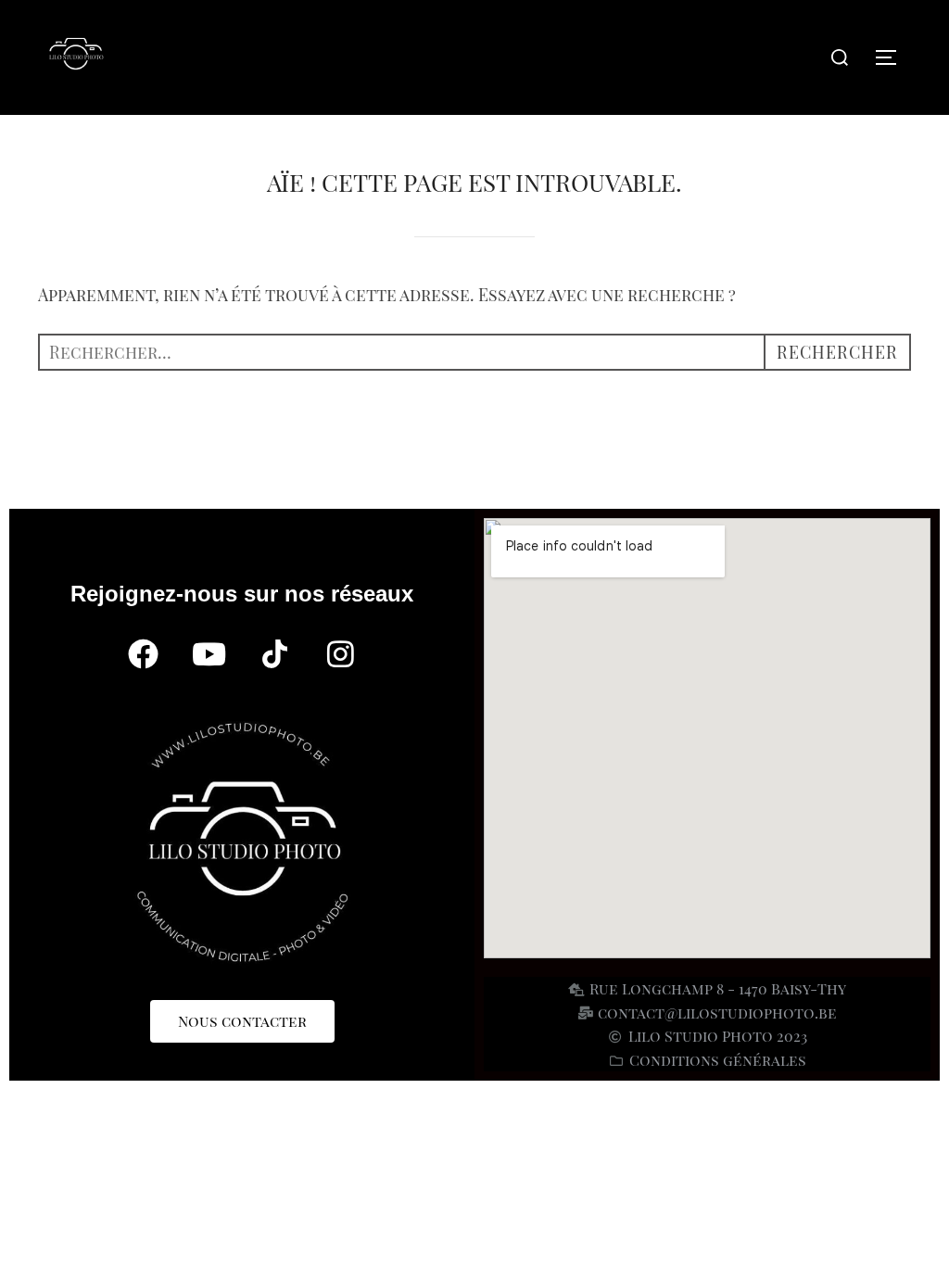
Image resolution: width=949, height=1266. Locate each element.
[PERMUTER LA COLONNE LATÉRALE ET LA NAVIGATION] (892, 57)
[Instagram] (341, 654)
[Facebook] (143, 654)
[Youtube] (209, 654)
